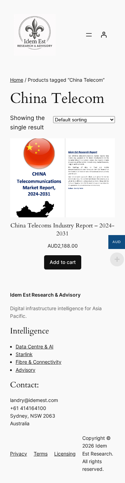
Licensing (65, 454)
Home (16, 80)
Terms (41, 454)
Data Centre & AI (34, 346)
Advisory (25, 370)
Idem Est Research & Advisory (45, 295)
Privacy (18, 454)
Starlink (24, 354)
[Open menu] (89, 35)
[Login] (104, 34)
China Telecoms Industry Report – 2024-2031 (62, 230)
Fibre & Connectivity (38, 362)
